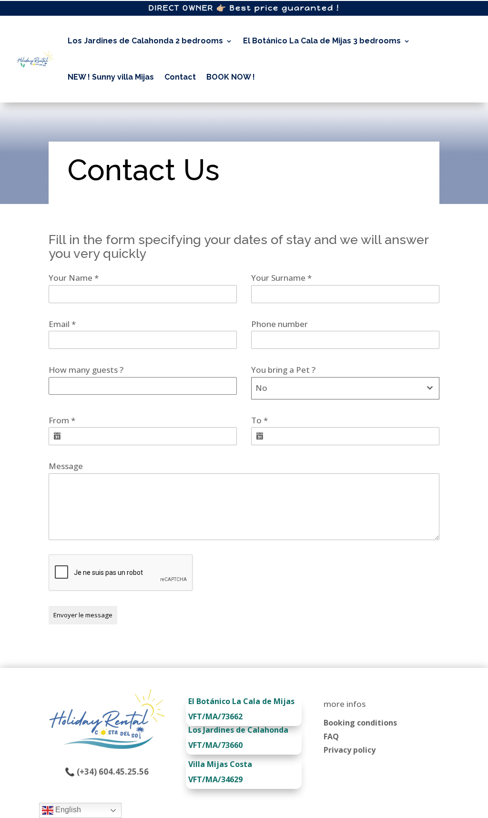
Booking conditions (360, 722)
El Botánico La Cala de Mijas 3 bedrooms (322, 40)
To (259, 420)
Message (66, 465)
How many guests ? (86, 369)
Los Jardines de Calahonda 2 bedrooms (145, 40)
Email (62, 323)
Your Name (74, 277)
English (67, 810)
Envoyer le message (82, 615)
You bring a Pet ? (283, 369)
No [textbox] (261, 387)
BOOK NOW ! (230, 77)
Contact (180, 77)
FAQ (331, 736)
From (62, 420)
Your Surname (281, 277)
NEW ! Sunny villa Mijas (111, 77)
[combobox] (345, 388)
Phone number (279, 323)
